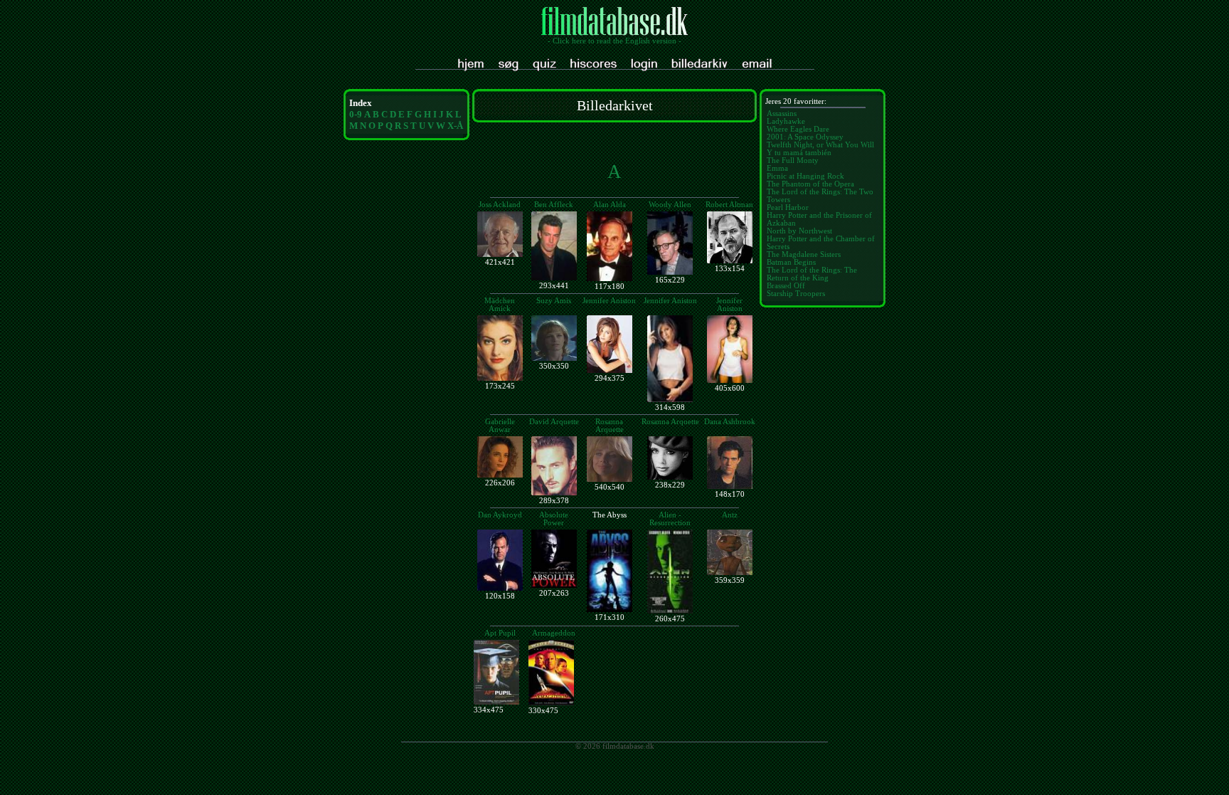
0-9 (355, 114)
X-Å (455, 125)
